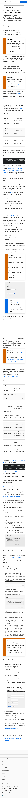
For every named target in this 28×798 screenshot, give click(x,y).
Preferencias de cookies (7, 790)
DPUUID (18, 93)
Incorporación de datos (17, 302)
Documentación (6, 10)
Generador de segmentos (16, 557)
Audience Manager (15, 10)
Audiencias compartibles (10, 743)
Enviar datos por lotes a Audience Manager (12, 496)
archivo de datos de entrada (13, 154)
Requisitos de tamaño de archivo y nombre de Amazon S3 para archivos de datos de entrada (13, 170)
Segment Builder (8, 746)
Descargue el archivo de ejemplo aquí (11, 486)
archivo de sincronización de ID (10, 471)
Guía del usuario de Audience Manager (13, 12)
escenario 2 (20, 352)
